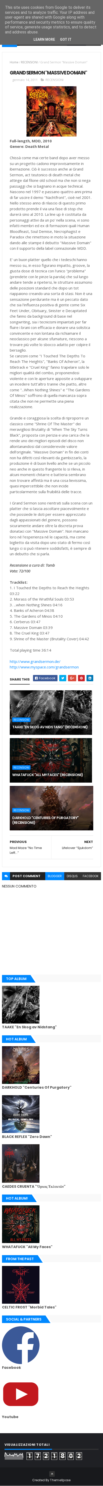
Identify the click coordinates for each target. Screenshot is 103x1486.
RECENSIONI (29, 62)
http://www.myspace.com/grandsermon (44, 666)
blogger (55, 876)
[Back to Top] (52, 1474)
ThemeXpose (60, 1480)
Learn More (44, 39)
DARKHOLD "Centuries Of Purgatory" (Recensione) (45, 820)
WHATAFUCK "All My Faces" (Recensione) (47, 774)
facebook (90, 876)
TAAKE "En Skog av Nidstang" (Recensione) (50, 727)
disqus (72, 876)
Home (14, 62)
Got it (66, 39)
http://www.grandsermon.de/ (35, 661)
